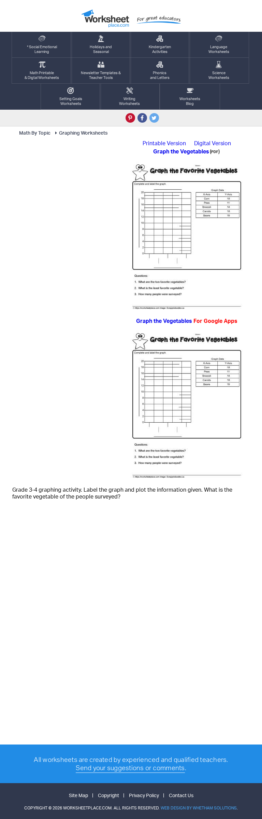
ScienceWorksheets (218, 75)
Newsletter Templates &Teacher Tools (101, 75)
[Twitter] (154, 118)
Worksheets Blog (189, 101)
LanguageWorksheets (218, 49)
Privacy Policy (144, 795)
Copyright (108, 795)
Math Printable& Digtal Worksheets (42, 75)
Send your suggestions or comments (130, 768)
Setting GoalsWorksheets (70, 101)
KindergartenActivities (160, 49)
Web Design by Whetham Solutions (199, 807)
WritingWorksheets (129, 101)
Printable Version (164, 143)
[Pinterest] (130, 118)
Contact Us (181, 795)
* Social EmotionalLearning (42, 49)
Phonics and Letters (160, 75)
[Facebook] (142, 118)
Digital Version (212, 143)
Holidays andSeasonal (101, 49)
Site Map (78, 795)
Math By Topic (34, 133)
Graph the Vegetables (186, 320)
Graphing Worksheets (83, 133)
